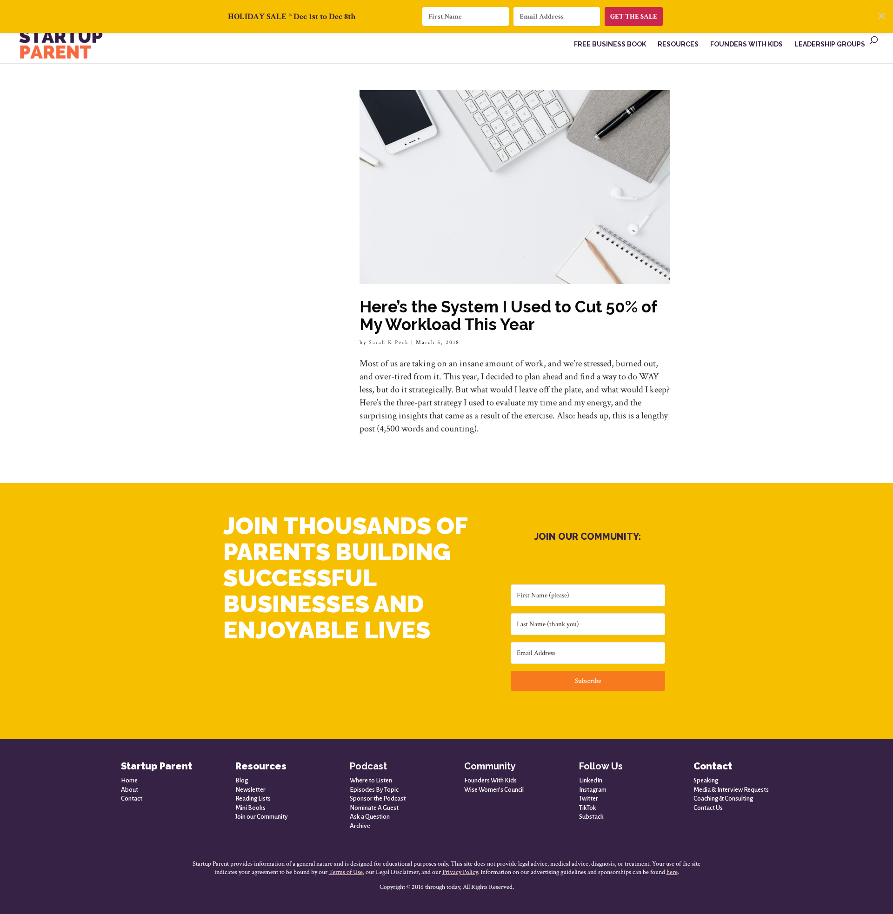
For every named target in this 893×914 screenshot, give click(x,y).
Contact (131, 798)
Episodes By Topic (374, 789)
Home (129, 780)
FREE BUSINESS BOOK (610, 44)
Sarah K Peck (389, 342)
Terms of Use (346, 872)
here (672, 872)
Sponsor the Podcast (378, 798)
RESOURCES (678, 44)
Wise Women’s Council (494, 789)
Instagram (592, 789)
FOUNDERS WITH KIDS (746, 44)
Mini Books (250, 807)
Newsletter (250, 789)
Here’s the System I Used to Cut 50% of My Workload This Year (508, 315)
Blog (241, 780)
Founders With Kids (490, 780)
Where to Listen (371, 780)
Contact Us (708, 807)
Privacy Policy (460, 872)
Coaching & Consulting (723, 798)
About (129, 789)
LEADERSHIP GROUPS (829, 44)
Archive (360, 825)
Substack (591, 816)
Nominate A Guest (374, 807)
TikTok (587, 807)
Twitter (588, 798)
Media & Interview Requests (731, 789)
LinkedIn (590, 780)
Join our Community (261, 816)
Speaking (705, 780)
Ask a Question (370, 816)
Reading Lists (253, 798)
